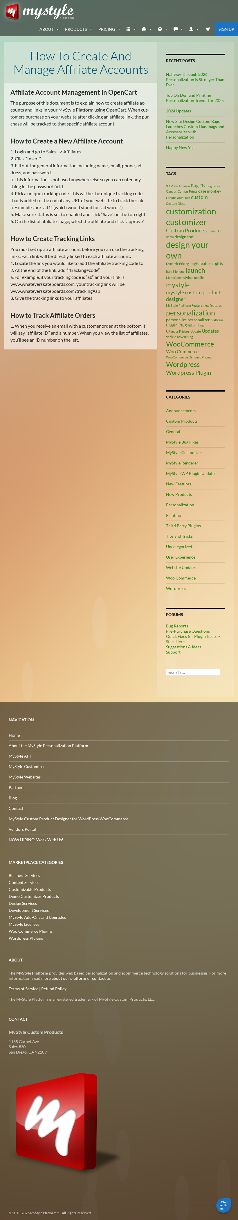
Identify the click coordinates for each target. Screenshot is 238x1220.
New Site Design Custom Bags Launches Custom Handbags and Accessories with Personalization (195, 129)
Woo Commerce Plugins (31, 931)
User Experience (180, 557)
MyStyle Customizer (184, 452)
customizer (186, 222)
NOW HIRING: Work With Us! (36, 839)
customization (191, 211)
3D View (172, 186)
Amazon (184, 186)
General (173, 431)
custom (199, 197)
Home (14, 735)
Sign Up (226, 29)
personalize (176, 319)
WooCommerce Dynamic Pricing (189, 357)
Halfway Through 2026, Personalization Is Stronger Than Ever (195, 79)
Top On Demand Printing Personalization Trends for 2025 (195, 98)
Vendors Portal (22, 829)
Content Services (24, 882)
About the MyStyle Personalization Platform (48, 745)
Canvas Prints (187, 191)
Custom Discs (175, 203)
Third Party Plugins (183, 525)
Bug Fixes (213, 186)
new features (212, 305)
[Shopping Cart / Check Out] (207, 29)
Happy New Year (181, 147)
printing (198, 325)
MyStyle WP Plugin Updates (191, 473)
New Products (179, 494)
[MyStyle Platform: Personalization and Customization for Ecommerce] (66, 1120)
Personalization (180, 504)
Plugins (185, 324)
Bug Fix (198, 185)
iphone (180, 271)
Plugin (172, 324)
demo (170, 237)
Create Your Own (178, 198)
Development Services (29, 910)
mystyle (178, 284)
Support (173, 652)
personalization (190, 312)
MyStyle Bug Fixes (182, 441)
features (206, 263)
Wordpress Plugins (26, 938)
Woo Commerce (182, 351)
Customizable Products (30, 889)
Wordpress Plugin (188, 372)
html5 (170, 271)
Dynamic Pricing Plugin (182, 263)
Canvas (171, 191)
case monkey (209, 191)
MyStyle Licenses (24, 924)
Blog (13, 797)
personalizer (198, 319)
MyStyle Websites (25, 776)
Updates (210, 330)
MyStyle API (20, 755)
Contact (16, 808)
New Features (178, 483)
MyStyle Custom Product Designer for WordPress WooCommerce (68, 818)
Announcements (181, 410)
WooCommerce (190, 344)
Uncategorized (179, 546)
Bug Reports (177, 625)
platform (217, 320)
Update (195, 331)
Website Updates (181, 567)
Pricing (106, 29)
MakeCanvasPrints (179, 277)
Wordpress (183, 364)
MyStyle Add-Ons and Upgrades (37, 917)
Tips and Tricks (179, 536)
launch (195, 270)
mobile (199, 277)
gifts (219, 263)
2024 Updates (178, 110)
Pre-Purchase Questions (188, 631)
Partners (16, 787)
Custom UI (213, 231)
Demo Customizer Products (34, 896)
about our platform (69, 978)
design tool (184, 236)
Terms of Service (23, 988)
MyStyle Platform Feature (184, 305)
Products (76, 29)
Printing (173, 515)
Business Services (24, 875)
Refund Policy (53, 988)
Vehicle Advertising (179, 337)
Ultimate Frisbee (178, 331)
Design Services (23, 903)
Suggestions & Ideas (183, 646)
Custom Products (185, 230)
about (46, 29)
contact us (101, 978)
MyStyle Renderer (182, 462)
